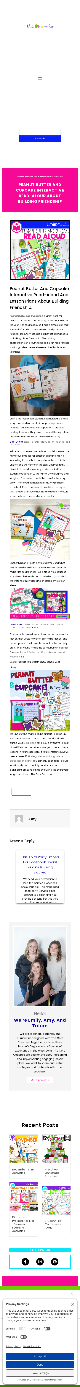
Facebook (21, 792)
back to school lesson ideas (43, 177)
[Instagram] (40, 1261)
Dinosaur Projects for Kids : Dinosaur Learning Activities (23, 1224)
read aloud (29, 742)
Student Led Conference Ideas (53, 1224)
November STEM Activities (23, 1171)
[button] (40, 78)
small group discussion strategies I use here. (40, 443)
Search (40, 138)
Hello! (40, 1019)
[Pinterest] (54, 1261)
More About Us (40, 1080)
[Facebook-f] (25, 1261)
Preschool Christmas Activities (52, 1173)
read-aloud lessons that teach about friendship (36, 626)
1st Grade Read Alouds (25, 177)
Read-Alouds (58, 177)
